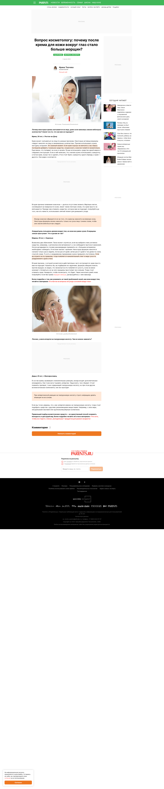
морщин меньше (60, 275)
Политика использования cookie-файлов (62, 488)
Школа (87, 3)
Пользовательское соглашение (80, 486)
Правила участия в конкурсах (102, 486)
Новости (55, 3)
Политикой (68, 463)
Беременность (68, 3)
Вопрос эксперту (94, 7)
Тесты (84, 7)
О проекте (56, 486)
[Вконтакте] (79, 482)
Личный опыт (75, 7)
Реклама (64, 486)
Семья (80, 3)
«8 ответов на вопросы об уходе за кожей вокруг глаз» (70, 281)
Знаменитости (63, 7)
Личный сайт (63, 72)
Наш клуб (96, 3)
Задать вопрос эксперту (108, 488)
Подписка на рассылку (70, 459)
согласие (69, 461)
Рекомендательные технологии (87, 488)
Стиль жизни (52, 7)
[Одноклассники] (84, 482)
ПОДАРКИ (116, 7)
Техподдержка (82, 491)
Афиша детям (106, 7)
